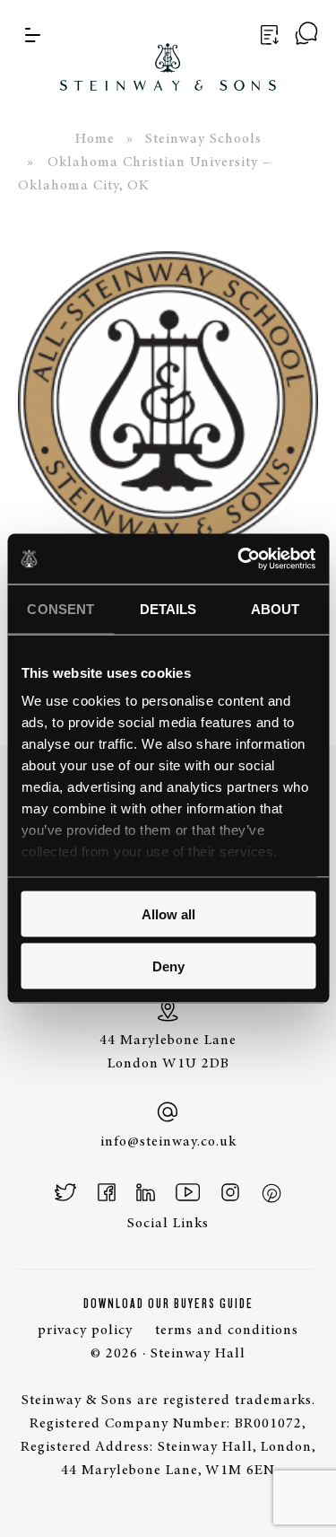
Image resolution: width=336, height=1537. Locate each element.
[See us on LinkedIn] (145, 1192)
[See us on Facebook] (107, 1192)
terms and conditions (226, 1330)
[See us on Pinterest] (270, 1192)
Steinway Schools (203, 139)
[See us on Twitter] (66, 1192)
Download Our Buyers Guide (168, 1303)
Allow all (168, 913)
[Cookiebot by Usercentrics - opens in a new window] (239, 559)
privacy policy (85, 1330)
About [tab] (275, 608)
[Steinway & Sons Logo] (168, 45)
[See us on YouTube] (188, 1192)
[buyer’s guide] (267, 35)
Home (95, 139)
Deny (168, 966)
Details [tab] (168, 608)
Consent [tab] (60, 608)
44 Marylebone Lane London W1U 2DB (168, 1052)
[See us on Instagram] (230, 1192)
